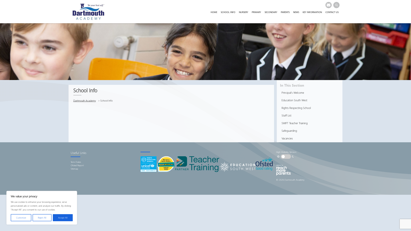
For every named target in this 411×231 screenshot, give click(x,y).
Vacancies (287, 138)
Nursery (243, 12)
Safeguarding (289, 131)
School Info (228, 12)
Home (214, 12)
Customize (21, 217)
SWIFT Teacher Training (295, 123)
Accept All (62, 217)
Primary (256, 12)
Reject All (42, 217)
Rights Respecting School (296, 108)
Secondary (271, 12)
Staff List (286, 115)
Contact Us (332, 12)
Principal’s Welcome (293, 92)
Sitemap (74, 168)
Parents (285, 12)
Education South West (294, 100)
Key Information (312, 12)
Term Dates (76, 161)
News (296, 12)
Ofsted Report (77, 165)
